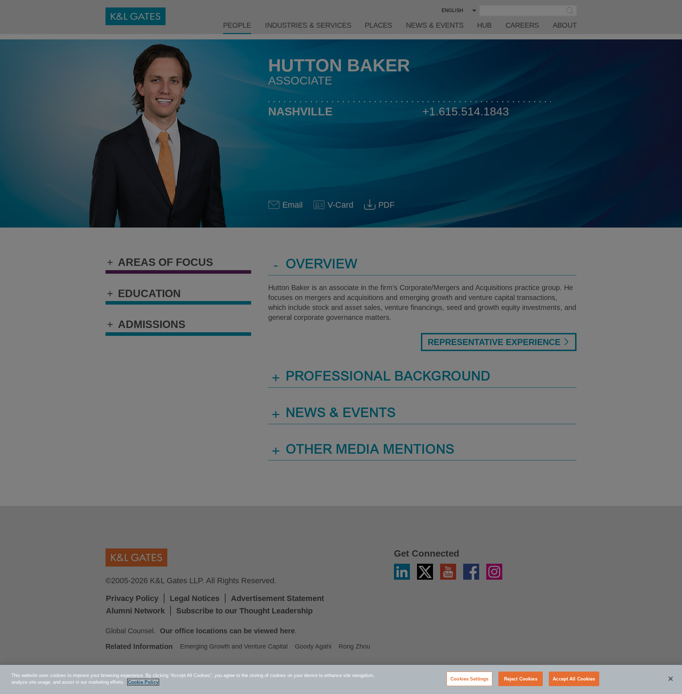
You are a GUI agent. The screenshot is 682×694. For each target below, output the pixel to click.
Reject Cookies (520, 679)
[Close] (670, 679)
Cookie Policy (143, 682)
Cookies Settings (469, 679)
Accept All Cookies (574, 679)
